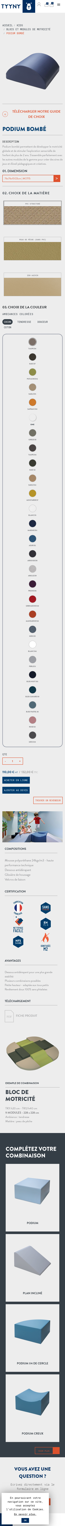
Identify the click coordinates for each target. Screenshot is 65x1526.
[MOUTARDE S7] (32, 493)
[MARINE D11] (32, 523)
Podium (32, 1223)
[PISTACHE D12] (32, 372)
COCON (7, 321)
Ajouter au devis (16, 790)
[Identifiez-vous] (39, 4)
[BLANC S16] (32, 644)
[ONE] (32, 417)
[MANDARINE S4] (32, 614)
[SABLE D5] (32, 387)
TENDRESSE (24, 321)
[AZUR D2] (32, 538)
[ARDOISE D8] (32, 553)
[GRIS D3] (32, 629)
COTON (7, 327)
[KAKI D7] (32, 357)
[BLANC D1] (32, 508)
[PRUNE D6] (32, 584)
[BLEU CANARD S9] (32, 689)
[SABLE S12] (32, 478)
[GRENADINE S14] (32, 599)
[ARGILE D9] (32, 568)
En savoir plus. (25, 1514)
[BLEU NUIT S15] (32, 674)
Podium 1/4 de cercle (32, 1363)
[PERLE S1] (32, 659)
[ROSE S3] (32, 720)
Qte (4, 754)
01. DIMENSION (14, 171)
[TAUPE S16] (32, 448)
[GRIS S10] (32, 735)
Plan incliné (32, 1293)
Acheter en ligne (16, 780)
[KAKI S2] (32, 463)
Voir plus (44, 1450)
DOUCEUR (42, 321)
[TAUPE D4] (32, 341)
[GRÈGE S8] (32, 432)
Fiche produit (26, 1016)
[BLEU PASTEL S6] (32, 705)
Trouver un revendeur (48, 800)
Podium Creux (32, 1433)
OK (25, 1520)
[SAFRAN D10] (32, 402)
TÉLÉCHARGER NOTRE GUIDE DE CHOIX (36, 114)
